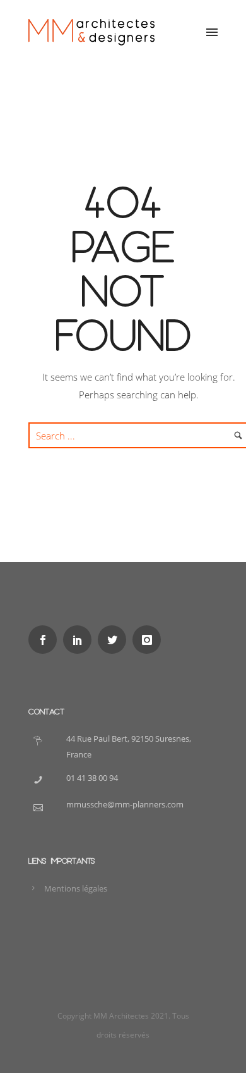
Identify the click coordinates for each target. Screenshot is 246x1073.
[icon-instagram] (149, 639)
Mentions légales (75, 888)
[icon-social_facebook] (45, 639)
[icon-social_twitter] (115, 639)
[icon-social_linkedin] (80, 639)
